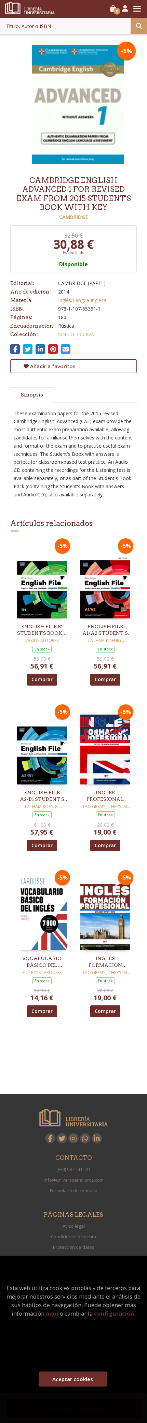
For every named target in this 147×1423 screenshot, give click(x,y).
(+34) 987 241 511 (73, 1169)
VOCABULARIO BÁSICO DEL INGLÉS (42, 962)
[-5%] (42, 579)
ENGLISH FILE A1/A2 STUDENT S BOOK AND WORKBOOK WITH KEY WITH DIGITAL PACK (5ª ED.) (105, 630)
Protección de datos (73, 1247)
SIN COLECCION (76, 334)
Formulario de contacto (73, 1190)
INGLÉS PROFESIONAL (105, 796)
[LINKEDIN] (97, 1138)
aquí (52, 1313)
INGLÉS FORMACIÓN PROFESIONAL (105, 962)
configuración (114, 1313)
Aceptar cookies (72, 1379)
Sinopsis (32, 395)
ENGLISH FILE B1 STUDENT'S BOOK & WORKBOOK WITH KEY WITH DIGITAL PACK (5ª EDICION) (42, 630)
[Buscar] (139, 26)
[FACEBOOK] (50, 1138)
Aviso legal (74, 1226)
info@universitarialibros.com (74, 1180)
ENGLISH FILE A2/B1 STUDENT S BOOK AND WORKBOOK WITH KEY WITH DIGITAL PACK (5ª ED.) (42, 796)
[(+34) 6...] (85, 1138)
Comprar (42, 679)
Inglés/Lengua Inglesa (82, 300)
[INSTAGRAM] (73, 1138)
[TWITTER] (62, 1138)
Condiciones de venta (73, 1236)
